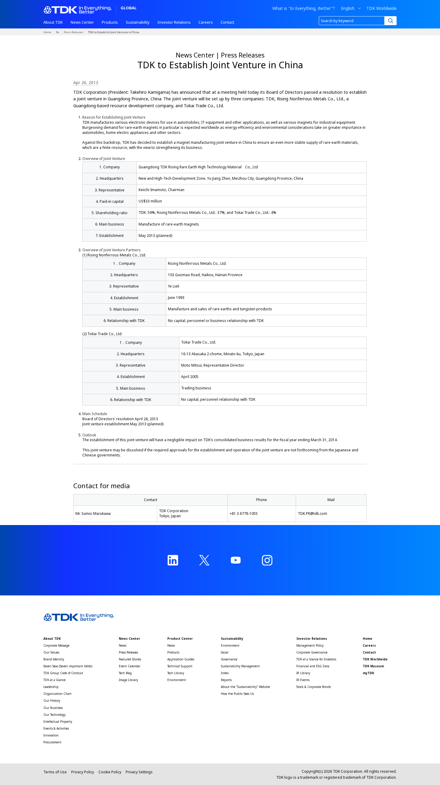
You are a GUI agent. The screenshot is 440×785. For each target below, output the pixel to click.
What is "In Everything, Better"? (303, 8)
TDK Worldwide (381, 8)
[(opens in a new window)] (173, 560)
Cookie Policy (109, 772)
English (347, 8)
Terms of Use (55, 772)
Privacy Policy (82, 772)
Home (47, 32)
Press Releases (73, 32)
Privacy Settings (139, 772)
